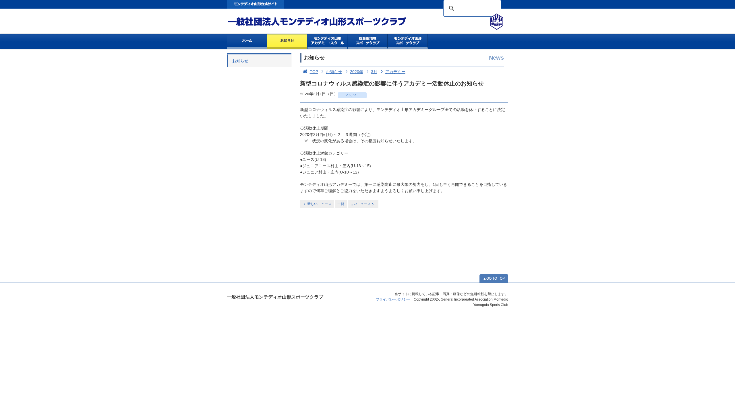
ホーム (247, 41)
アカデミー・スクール (327, 41)
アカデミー (395, 71)
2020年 (356, 71)
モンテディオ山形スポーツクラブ (327, 22)
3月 (374, 71)
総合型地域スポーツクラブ (368, 41)
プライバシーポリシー (393, 299)
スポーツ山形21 (408, 41)
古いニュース (360, 204)
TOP (314, 71)
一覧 (340, 204)
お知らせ (287, 41)
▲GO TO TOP (494, 278)
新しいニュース (319, 204)
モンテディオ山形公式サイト (255, 4)
